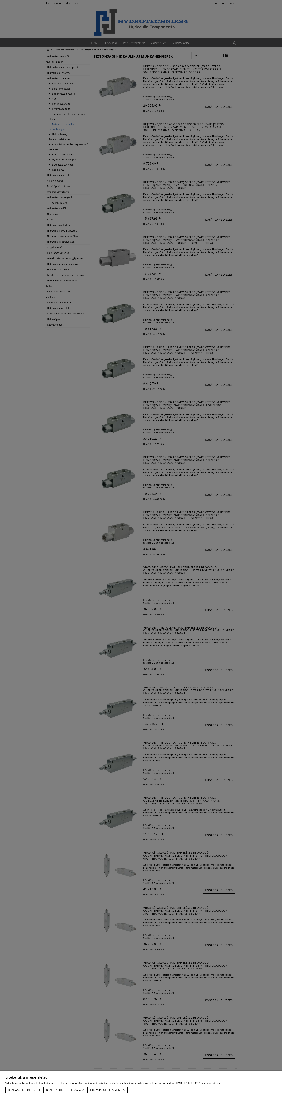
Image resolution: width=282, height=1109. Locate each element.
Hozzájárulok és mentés (107, 1090)
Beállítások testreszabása (65, 1090)
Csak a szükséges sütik (24, 1090)
